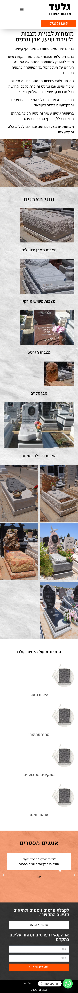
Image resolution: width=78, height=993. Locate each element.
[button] (22, 9)
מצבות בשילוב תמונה (39, 456)
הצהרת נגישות (39, 990)
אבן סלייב (39, 393)
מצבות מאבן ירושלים (39, 250)
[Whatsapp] (68, 983)
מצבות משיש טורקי (39, 301)
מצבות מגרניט (39, 352)
